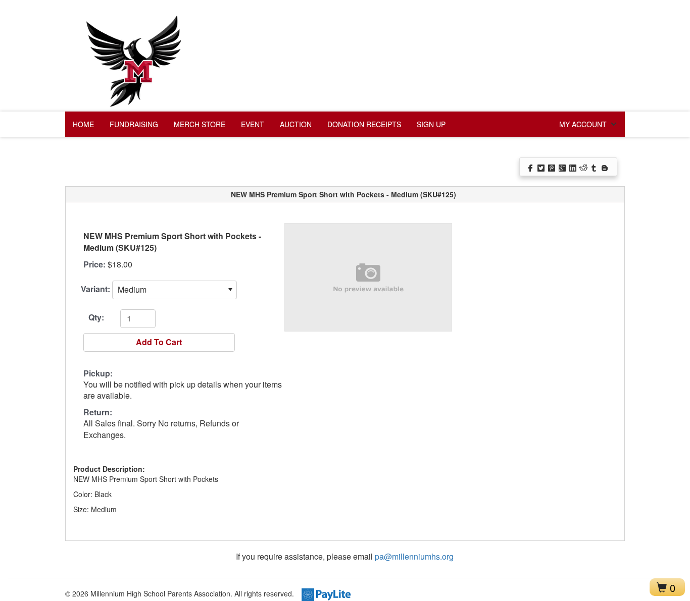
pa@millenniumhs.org (414, 556)
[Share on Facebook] (531, 167)
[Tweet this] (542, 167)
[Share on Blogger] (605, 167)
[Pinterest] (552, 167)
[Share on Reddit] (584, 167)
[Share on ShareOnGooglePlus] (563, 167)
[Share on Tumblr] (595, 167)
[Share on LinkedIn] (573, 167)
